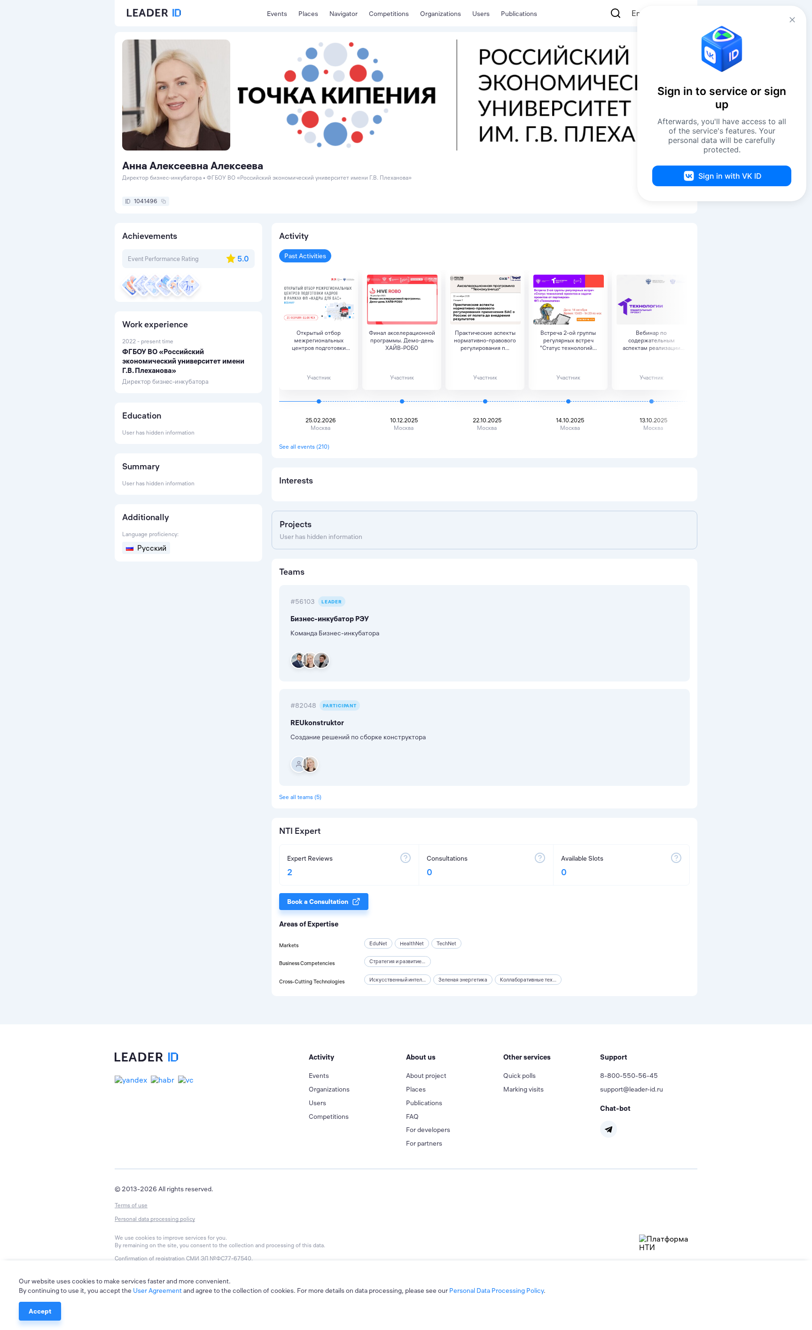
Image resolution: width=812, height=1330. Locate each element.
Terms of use (131, 1205)
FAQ (412, 1116)
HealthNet (412, 943)
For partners (424, 1143)
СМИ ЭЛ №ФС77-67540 (218, 1258)
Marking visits (523, 1089)
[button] (357, 1057)
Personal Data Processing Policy (496, 1290)
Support (613, 1057)
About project (426, 1075)
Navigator (343, 13)
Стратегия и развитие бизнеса (405, 961)
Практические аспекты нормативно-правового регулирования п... (485, 340)
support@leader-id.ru (631, 1089)
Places (308, 13)
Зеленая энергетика (462, 979)
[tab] (357, 1057)
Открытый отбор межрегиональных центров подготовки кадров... (319, 340)
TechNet (446, 943)
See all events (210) (304, 446)
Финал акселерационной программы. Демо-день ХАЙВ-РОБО (402, 340)
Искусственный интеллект (401, 979)
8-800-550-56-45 (629, 1075)
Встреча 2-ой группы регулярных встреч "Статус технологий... (568, 340)
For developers (428, 1129)
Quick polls (519, 1075)
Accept (40, 1311)
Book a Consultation (317, 901)
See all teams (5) (300, 796)
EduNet (378, 943)
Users (481, 13)
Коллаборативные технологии (536, 979)
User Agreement (157, 1290)
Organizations (440, 13)
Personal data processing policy (155, 1218)
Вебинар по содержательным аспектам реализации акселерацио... (651, 340)
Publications (519, 13)
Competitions (389, 13)
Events (277, 13)
